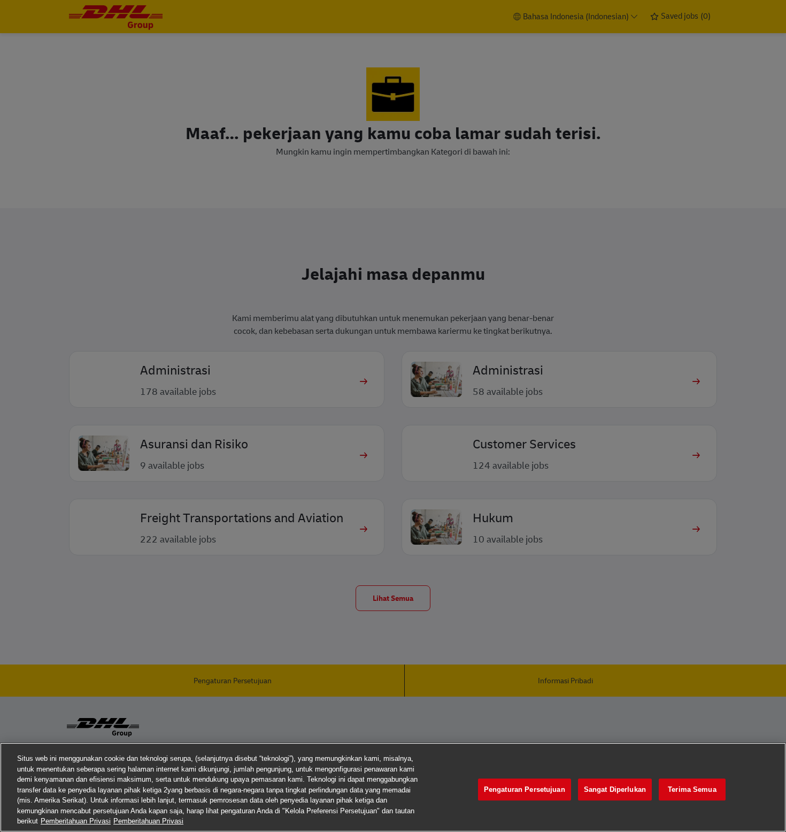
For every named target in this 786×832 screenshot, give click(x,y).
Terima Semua (692, 789)
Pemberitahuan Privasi (76, 821)
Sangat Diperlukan (615, 789)
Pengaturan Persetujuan (524, 789)
